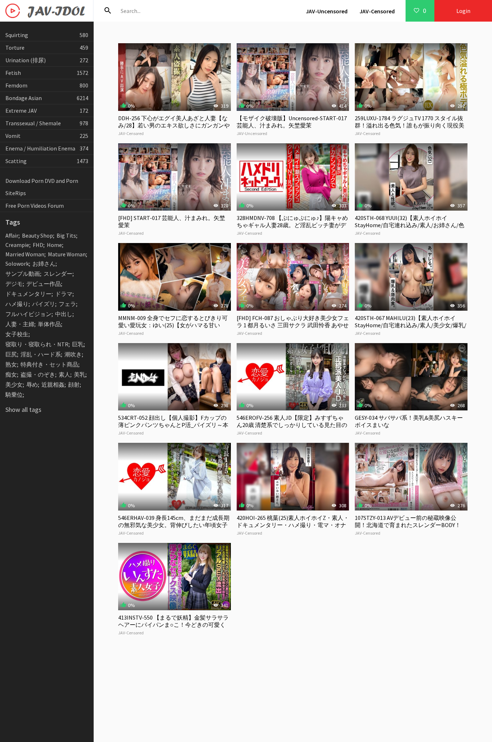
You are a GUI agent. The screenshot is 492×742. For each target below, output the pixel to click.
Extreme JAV (46, 110)
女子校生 (16, 334)
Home (54, 244)
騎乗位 (14, 394)
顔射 (74, 384)
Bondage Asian (46, 98)
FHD (38, 244)
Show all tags (23, 409)
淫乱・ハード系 (41, 354)
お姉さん (43, 263)
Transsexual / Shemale (46, 123)
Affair (11, 235)
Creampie (17, 244)
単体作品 (49, 324)
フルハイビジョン (28, 314)
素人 (64, 374)
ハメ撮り (16, 303)
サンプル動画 (22, 273)
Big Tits (66, 235)
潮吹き (73, 354)
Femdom (46, 85)
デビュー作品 (43, 283)
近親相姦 (52, 384)
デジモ (14, 283)
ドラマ (63, 293)
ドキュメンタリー (28, 293)
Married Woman (24, 254)
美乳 (79, 374)
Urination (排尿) (46, 60)
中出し (63, 314)
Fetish (46, 72)
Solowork (17, 263)
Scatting (46, 161)
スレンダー (58, 273)
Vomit (46, 135)
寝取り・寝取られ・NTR (36, 344)
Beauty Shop (37, 235)
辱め (32, 384)
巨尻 (11, 354)
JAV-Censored (377, 11)
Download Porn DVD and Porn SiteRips (41, 187)
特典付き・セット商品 (49, 364)
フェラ (67, 303)
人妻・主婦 (19, 324)
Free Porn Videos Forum (34, 205)
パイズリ (43, 303)
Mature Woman (67, 254)
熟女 (11, 364)
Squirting (46, 35)
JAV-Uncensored (327, 11)
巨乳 (78, 344)
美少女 (14, 384)
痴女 (11, 374)
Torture (46, 47)
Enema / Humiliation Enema (46, 148)
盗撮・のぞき (38, 374)
